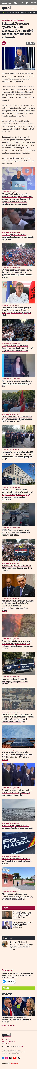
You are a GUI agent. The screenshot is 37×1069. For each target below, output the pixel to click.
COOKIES (5, 1044)
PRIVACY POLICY (8, 1041)
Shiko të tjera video (8, 1025)
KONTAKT (6, 1039)
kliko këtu (25, 975)
